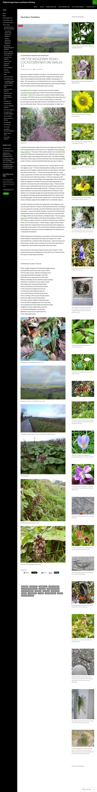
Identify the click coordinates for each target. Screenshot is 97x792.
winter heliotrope (27, 595)
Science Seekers (8, 116)
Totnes (41, 593)
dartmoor (33, 586)
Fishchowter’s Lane (64, 6)
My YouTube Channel (78, 6)
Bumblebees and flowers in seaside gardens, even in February (8, 160)
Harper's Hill (43, 586)
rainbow (38, 591)
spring (24, 593)
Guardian (6, 70)
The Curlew (7, 127)
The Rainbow (32, 593)
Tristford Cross (51, 593)
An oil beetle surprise (8, 151)
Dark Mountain (7, 61)
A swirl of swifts (7, 148)
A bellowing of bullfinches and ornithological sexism (8, 154)
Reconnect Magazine (9, 109)
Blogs (42, 6)
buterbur (25, 586)
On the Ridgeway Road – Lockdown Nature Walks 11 (41, 62)
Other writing (90, 6)
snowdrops (55, 591)
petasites (42, 588)
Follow (6, 193)
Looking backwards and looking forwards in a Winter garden (8, 166)
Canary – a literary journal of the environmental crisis (8, 53)
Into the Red (7, 72)
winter (60, 593)
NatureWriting (7, 103)
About (36, 6)
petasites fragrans (53, 588)
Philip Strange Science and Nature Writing (19, 2)
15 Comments (39, 69)
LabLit (5, 74)
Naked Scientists (8, 93)
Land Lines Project (8, 76)
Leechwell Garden (8, 79)
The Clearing (7, 124)
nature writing (43, 55)
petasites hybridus (27, 591)
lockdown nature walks (29, 55)
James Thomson (54, 586)
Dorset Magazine (8, 67)
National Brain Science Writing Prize (8, 97)
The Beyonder (7, 122)
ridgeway (46, 591)
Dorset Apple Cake (51, 6)
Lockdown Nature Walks (29, 92)
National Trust (7, 101)
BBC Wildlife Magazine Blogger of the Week (9, 47)
